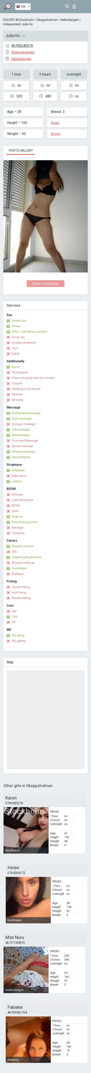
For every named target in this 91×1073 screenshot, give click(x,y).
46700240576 (22, 46)
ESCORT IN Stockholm (18, 20)
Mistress (17, 494)
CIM (14, 611)
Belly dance (19, 475)
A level (16, 326)
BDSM (16, 505)
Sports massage (22, 446)
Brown (55, 134)
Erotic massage (22, 418)
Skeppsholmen (47, 20)
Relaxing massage (23, 451)
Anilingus (18, 573)
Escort (16, 366)
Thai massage (21, 429)
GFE (14, 551)
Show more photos (45, 283)
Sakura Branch (21, 457)
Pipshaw (17, 394)
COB (14, 616)
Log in (75, 5)
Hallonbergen (69, 20)
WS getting (19, 640)
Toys (15, 348)
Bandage (17, 527)
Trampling (18, 533)
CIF (14, 622)
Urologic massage (23, 424)
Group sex (18, 337)
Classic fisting (21, 587)
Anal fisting (19, 592)
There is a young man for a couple (33, 377)
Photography (20, 372)
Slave (15, 511)
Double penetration (24, 342)
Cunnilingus (19, 568)
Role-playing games (24, 522)
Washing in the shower (26, 388)
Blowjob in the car (23, 562)
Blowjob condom (23, 546)
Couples (17, 383)
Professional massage (26, 413)
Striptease (18, 470)
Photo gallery (21, 150)
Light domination (22, 500)
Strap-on (17, 516)
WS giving (18, 635)
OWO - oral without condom (29, 331)
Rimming (17, 399)
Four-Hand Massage (25, 440)
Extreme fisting (21, 598)
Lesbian (17, 481)
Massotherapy (21, 435)
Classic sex (19, 320)
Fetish (15, 353)
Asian (55, 123)
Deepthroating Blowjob (26, 557)
